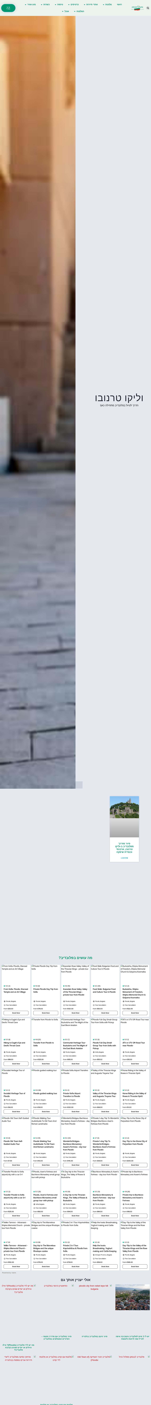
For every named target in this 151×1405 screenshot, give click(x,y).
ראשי (119, 4)
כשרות (46, 4)
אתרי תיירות (92, 4)
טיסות (60, 4)
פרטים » (124, 858)
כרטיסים (75, 4)
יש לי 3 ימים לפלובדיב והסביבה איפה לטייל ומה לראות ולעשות (132, 1337)
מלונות (108, 4)
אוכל (67, 11)
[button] (148, 8)
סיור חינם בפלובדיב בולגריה (94, 1336)
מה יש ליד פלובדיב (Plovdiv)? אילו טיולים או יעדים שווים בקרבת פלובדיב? (18, 1347)
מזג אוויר (31, 4)
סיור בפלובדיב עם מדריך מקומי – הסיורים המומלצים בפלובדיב (56, 1337)
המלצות (80, 11)
